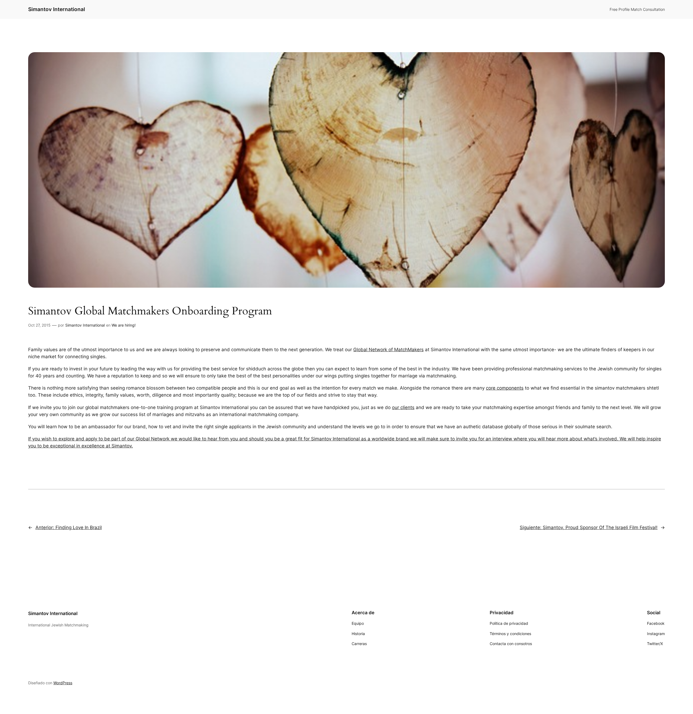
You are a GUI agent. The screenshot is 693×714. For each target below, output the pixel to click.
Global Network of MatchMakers (388, 349)
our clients (403, 407)
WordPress (62, 682)
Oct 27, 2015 (39, 325)
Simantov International (56, 9)
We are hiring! (124, 325)
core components (505, 388)
